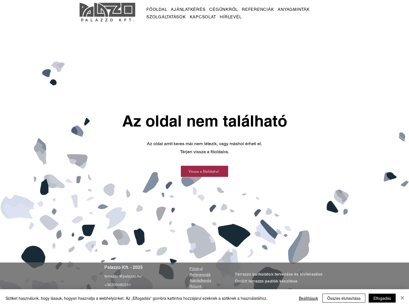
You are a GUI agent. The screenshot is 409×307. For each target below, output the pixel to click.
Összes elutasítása (344, 298)
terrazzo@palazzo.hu (123, 276)
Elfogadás (382, 298)
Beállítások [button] (308, 298)
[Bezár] (402, 298)
